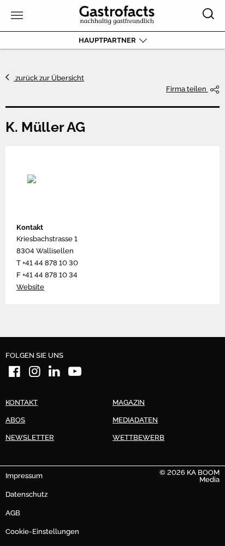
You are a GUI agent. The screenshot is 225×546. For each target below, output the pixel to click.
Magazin (128, 402)
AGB (12, 513)
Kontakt (29, 227)
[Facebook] (14, 373)
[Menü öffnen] (15, 15)
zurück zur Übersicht (49, 78)
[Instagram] (35, 373)
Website (30, 287)
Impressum (24, 476)
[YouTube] (75, 373)
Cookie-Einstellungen (42, 531)
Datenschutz (26, 494)
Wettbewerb (138, 437)
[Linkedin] (54, 373)
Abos (15, 420)
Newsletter (29, 437)
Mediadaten (135, 420)
